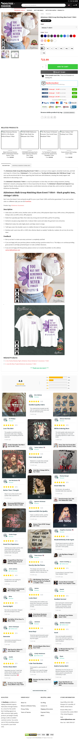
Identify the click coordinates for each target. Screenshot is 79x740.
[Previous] (3, 31)
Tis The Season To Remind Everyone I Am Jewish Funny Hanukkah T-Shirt (49, 153)
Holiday (29, 10)
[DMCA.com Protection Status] (31, 734)
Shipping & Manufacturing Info (21, 165)
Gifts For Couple (51, 10)
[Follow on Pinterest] (75, 1)
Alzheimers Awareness (69, 112)
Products (60, 10)
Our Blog (43, 702)
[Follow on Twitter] (71, 1)
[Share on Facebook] (42, 117)
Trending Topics (19, 10)
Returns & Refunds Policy (28, 706)
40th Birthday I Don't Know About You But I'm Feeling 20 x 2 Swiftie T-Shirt (41, 581)
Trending (48, 14)
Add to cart (62, 67)
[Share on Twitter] (45, 117)
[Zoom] (3, 47)
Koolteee (28, 201)
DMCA (42, 715)
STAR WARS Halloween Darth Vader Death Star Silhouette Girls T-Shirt (29, 153)
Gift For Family (38, 10)
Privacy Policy (25, 709)
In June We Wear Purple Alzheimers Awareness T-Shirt (20, 364)
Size (42, 44)
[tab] (6, 165)
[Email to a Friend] (48, 117)
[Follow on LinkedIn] (77, 1)
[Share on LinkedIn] (54, 117)
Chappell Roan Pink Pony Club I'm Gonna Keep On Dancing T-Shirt (15, 561)
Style (42, 24)
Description (5, 165)
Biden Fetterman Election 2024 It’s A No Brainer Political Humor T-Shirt (10, 153)
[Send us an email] (73, 1)
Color (42, 32)
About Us (23, 702)
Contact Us (44, 706)
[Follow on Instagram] (70, 1)
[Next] (35, 31)
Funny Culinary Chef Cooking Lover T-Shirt (68, 152)
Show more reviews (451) (39, 690)
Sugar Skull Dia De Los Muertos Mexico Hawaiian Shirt (66, 683)
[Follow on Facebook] (68, 1)
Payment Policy (45, 712)
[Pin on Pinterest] (51, 117)
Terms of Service (26, 712)
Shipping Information (47, 709)
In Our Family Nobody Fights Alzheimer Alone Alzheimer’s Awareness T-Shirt (27, 361)
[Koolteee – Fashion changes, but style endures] (9, 5)
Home (42, 14)
